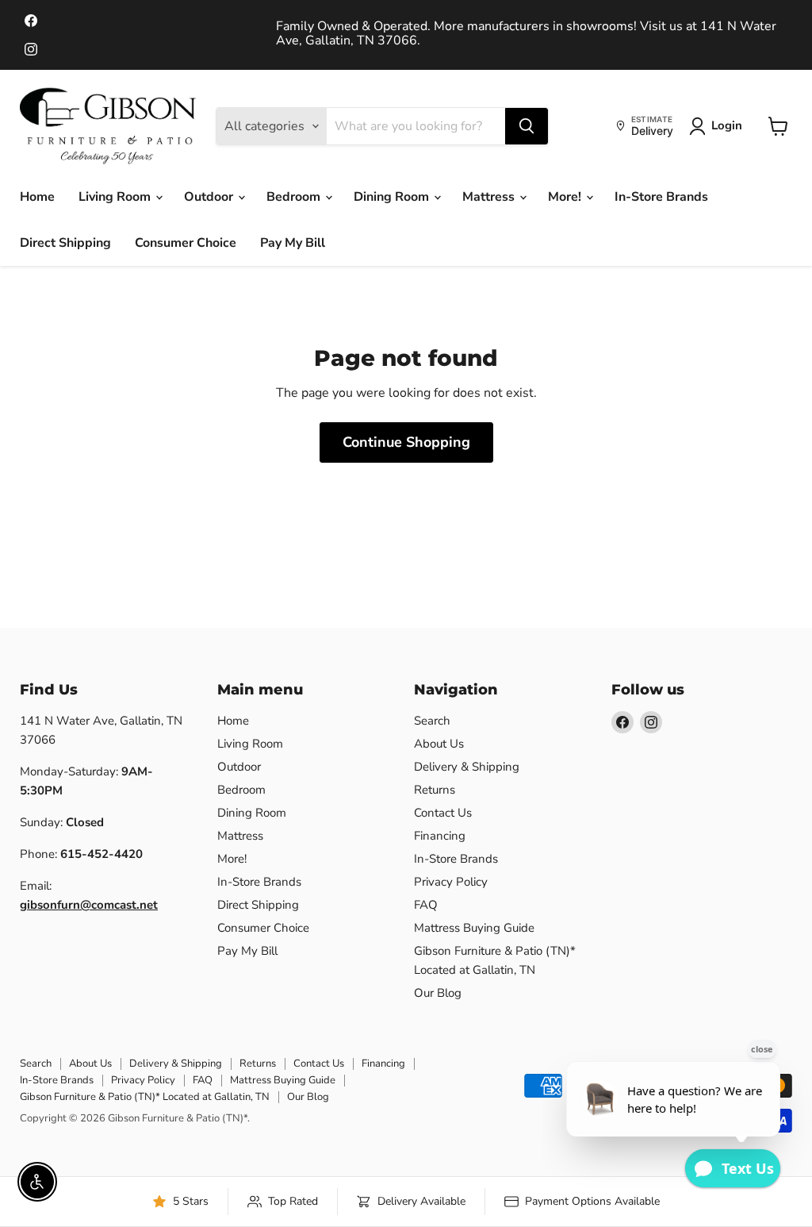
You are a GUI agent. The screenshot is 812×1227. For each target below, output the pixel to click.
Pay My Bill (292, 243)
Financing (439, 836)
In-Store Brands (661, 197)
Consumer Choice (185, 243)
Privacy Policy (451, 882)
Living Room (116, 197)
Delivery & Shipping (466, 767)
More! (566, 197)
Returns (434, 790)
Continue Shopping (406, 442)
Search (432, 721)
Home (37, 197)
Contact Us (443, 813)
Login (726, 125)
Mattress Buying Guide (474, 928)
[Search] (526, 126)
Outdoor (210, 197)
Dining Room (393, 197)
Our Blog (438, 993)
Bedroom (295, 197)
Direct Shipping (65, 243)
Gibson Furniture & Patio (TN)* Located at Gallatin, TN (145, 1097)
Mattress (490, 197)
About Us (439, 744)
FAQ (426, 905)
